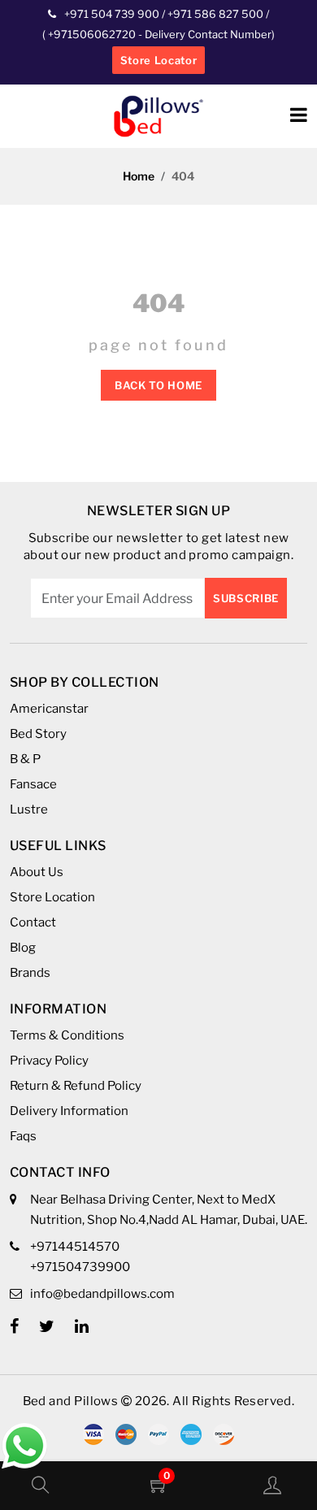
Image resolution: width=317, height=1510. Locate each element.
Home (138, 176)
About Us (36, 872)
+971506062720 (91, 34)
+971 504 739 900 (111, 13)
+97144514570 (74, 1246)
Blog (23, 947)
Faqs (23, 1136)
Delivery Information (69, 1111)
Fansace (33, 784)
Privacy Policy (49, 1060)
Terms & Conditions (67, 1035)
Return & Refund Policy (75, 1085)
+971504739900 (80, 1267)
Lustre (29, 809)
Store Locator (158, 60)
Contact (33, 922)
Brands (30, 972)
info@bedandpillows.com (102, 1294)
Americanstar (49, 708)
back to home (158, 385)
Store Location (52, 897)
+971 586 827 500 (215, 13)
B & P (25, 759)
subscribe (246, 598)
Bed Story (38, 734)
